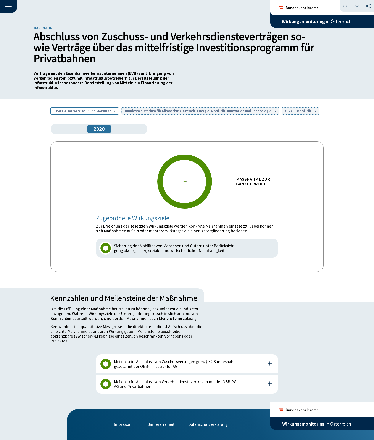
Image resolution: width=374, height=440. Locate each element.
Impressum (124, 424)
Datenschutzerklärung (208, 424)
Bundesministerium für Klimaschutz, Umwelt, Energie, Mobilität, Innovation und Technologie (198, 110)
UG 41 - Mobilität (298, 110)
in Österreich (316, 21)
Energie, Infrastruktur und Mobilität (82, 111)
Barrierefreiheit (160, 424)
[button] (8, 6)
